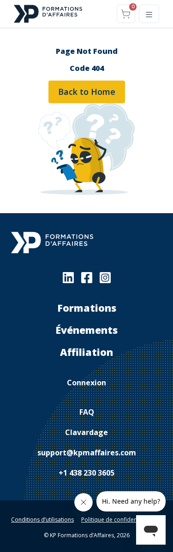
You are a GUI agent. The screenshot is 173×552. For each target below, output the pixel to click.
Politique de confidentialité (116, 519)
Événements (86, 330)
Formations (86, 307)
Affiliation (86, 352)
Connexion (86, 383)
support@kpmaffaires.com (86, 452)
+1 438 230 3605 (86, 473)
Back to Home (86, 91)
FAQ (86, 412)
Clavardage (86, 432)
